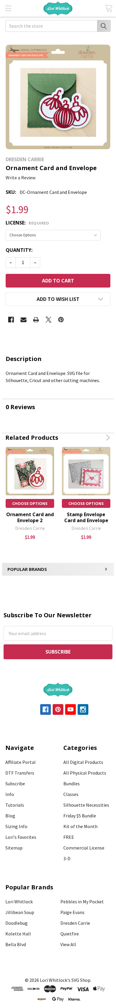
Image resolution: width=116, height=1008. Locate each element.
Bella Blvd (15, 944)
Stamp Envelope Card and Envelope (86, 517)
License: (27, 222)
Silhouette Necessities (86, 805)
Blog (10, 816)
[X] (48, 319)
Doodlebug (16, 923)
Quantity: (19, 250)
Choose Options (30, 503)
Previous (99, 437)
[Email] (23, 319)
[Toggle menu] (8, 8)
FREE (68, 837)
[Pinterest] (61, 319)
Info (9, 794)
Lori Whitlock (19, 902)
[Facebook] (11, 319)
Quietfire (69, 934)
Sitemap (14, 848)
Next (107, 437)
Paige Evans (72, 912)
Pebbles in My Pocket (82, 902)
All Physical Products (84, 773)
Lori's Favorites (20, 837)
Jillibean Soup (19, 912)
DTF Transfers (19, 773)
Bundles (71, 783)
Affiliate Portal (20, 762)
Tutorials (14, 805)
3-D (66, 858)
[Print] (36, 319)
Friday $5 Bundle (79, 816)
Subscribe (15, 783)
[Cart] (108, 8)
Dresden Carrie (75, 923)
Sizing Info (16, 826)
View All (68, 944)
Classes (71, 794)
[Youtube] (70, 709)
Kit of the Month (80, 826)
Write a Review (20, 177)
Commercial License (83, 848)
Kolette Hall (18, 934)
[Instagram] (83, 709)
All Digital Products (83, 762)
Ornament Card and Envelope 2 (30, 517)
